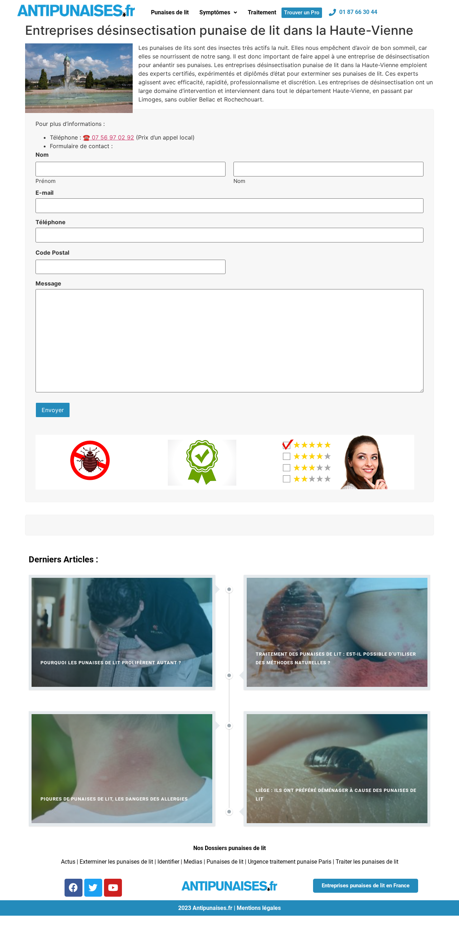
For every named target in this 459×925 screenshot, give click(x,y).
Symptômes (214, 12)
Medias (193, 861)
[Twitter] (93, 888)
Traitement (262, 12)
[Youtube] (113, 888)
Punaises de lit (170, 12)
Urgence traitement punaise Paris (289, 861)
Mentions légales (259, 908)
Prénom (46, 181)
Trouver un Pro (302, 12)
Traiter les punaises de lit (367, 861)
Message (48, 283)
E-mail (44, 192)
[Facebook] (73, 888)
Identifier (168, 861)
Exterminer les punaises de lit (116, 861)
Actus (68, 861)
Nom (239, 181)
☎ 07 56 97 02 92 (108, 137)
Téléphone (51, 222)
